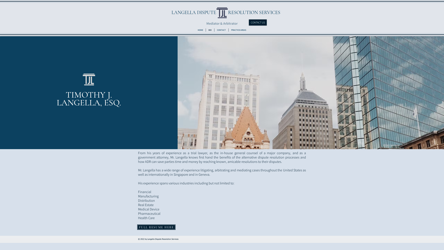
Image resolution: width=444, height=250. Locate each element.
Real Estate (146, 205)
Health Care (146, 218)
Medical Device (148, 209)
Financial (144, 192)
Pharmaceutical (149, 213)
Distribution (146, 200)
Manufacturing (148, 196)
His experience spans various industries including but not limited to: (186, 183)
